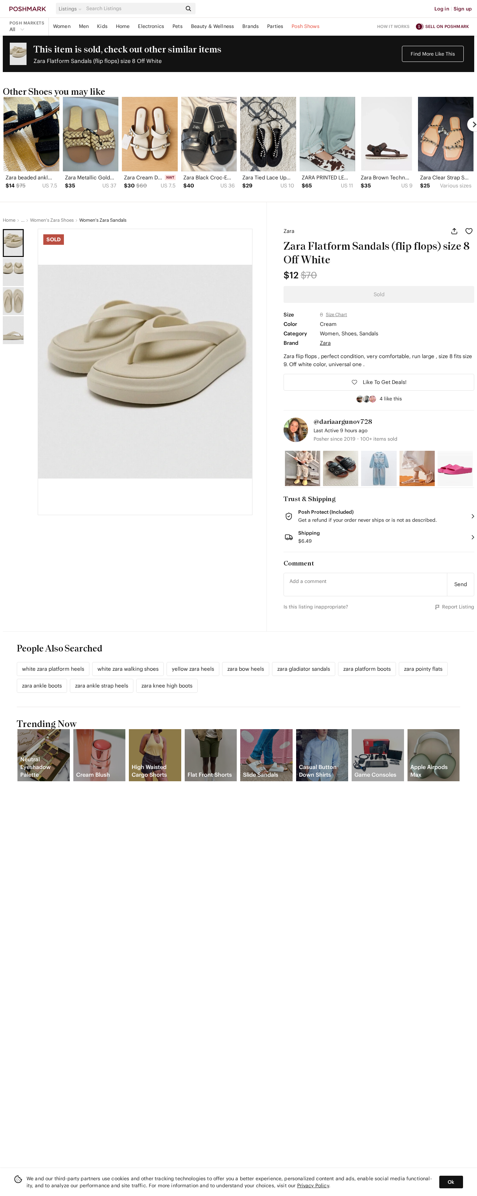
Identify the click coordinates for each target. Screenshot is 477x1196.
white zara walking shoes (128, 668)
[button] (71, 8)
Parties (275, 26)
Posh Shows (306, 26)
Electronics (151, 26)
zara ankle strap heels (101, 685)
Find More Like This (433, 54)
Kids (102, 26)
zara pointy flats (423, 668)
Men (84, 26)
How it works (393, 26)
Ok (451, 1182)
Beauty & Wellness (212, 26)
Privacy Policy (313, 1185)
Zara (289, 231)
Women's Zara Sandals (102, 220)
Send (460, 584)
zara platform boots (367, 668)
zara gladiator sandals (303, 668)
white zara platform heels (53, 668)
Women (62, 26)
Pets (178, 26)
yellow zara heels (193, 668)
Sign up (463, 9)
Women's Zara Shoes (52, 220)
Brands (250, 26)
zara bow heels (245, 668)
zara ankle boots (42, 685)
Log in (441, 9)
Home (123, 26)
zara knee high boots (166, 685)
